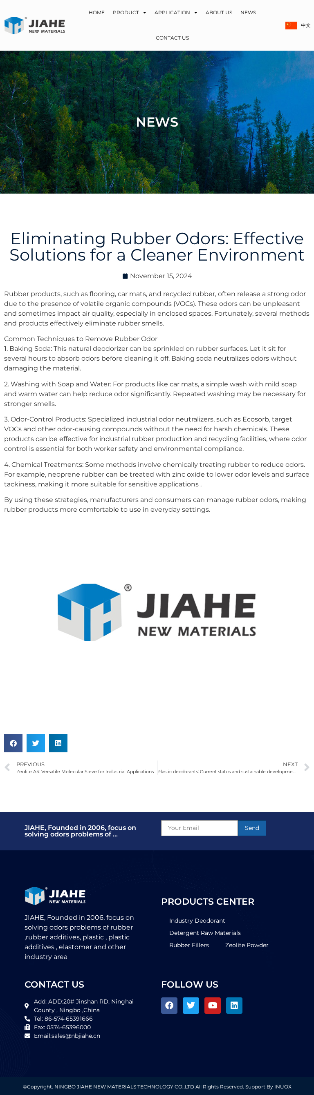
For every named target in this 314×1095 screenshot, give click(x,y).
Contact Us (172, 38)
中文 (305, 25)
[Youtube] (212, 1005)
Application (172, 12)
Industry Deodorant (197, 920)
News (248, 12)
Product (126, 12)
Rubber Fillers (189, 945)
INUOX (283, 1087)
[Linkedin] (234, 1005)
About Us (219, 12)
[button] (13, 743)
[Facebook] (169, 1005)
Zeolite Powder (247, 945)
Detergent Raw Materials (205, 933)
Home (97, 12)
